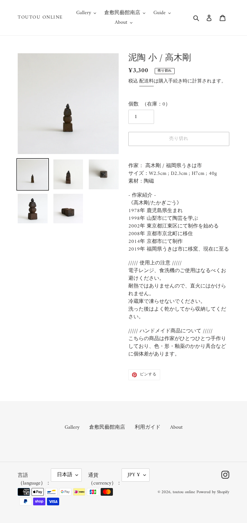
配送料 (146, 81)
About (176, 427)
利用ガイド (147, 427)
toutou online (40, 18)
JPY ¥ (134, 474)
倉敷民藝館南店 (107, 427)
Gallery (72, 427)
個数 (133, 104)
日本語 (64, 474)
